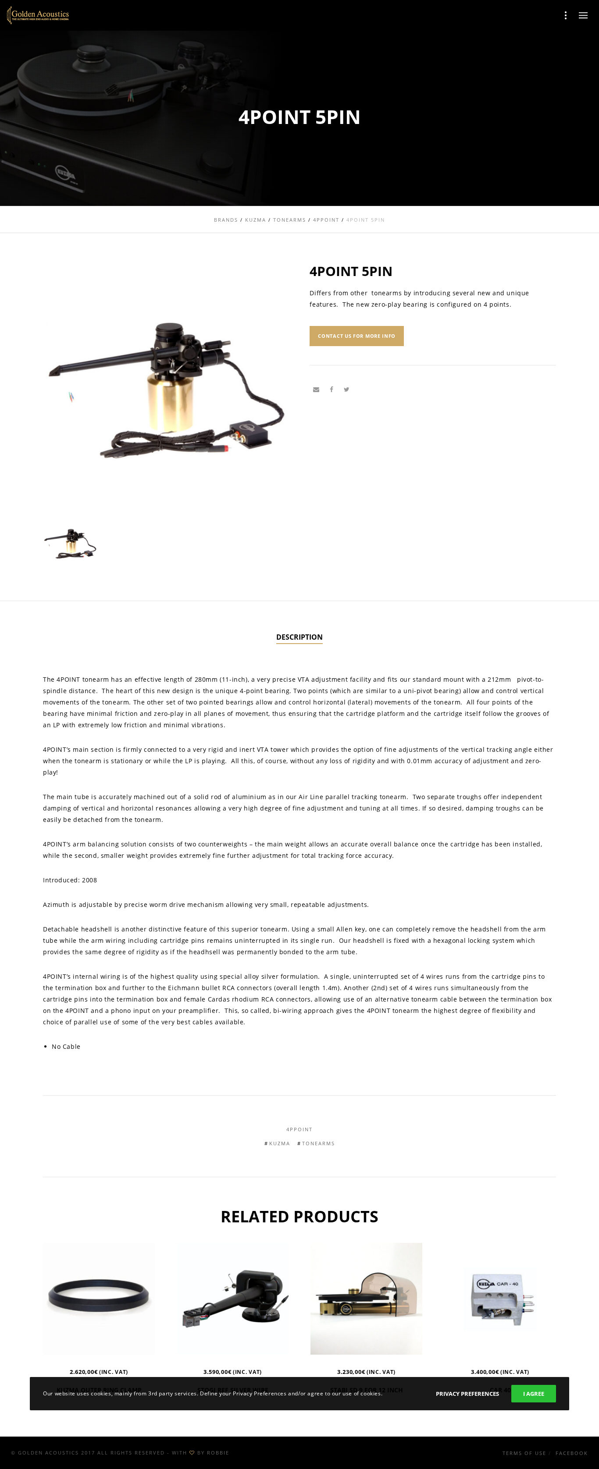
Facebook (572, 1453)
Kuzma (279, 1143)
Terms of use (524, 1453)
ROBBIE (218, 1452)
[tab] (299, 637)
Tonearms (318, 1143)
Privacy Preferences (467, 1394)
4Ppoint (299, 1129)
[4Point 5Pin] (316, 389)
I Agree (533, 1394)
